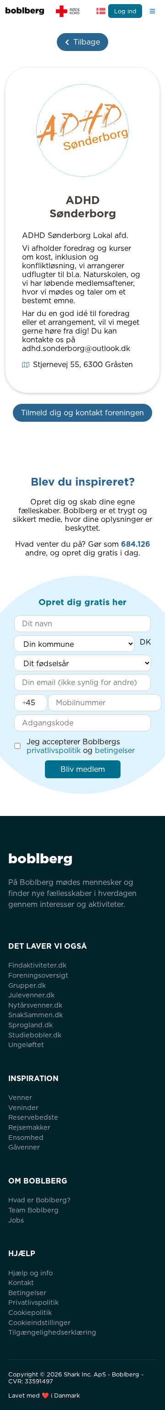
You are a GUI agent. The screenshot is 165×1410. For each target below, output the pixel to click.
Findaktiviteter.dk (37, 965)
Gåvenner (24, 1147)
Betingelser (27, 1293)
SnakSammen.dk (35, 1015)
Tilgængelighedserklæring (52, 1332)
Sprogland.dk (30, 1025)
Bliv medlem (82, 769)
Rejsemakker (29, 1127)
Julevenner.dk (31, 995)
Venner (20, 1097)
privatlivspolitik (54, 750)
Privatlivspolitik (33, 1302)
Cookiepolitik (30, 1312)
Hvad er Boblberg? (39, 1200)
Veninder (23, 1107)
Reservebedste (33, 1117)
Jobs (16, 1220)
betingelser (115, 750)
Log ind (125, 11)
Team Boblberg (33, 1210)
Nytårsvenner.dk (35, 1005)
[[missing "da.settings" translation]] (100, 11)
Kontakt (21, 1282)
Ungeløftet (26, 1044)
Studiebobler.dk (34, 1035)
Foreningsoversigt (38, 975)
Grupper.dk (27, 985)
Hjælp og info (30, 1273)
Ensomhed (26, 1137)
